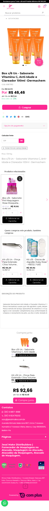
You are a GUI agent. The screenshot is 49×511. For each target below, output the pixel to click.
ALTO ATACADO (13, 18)
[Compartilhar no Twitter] (11, 117)
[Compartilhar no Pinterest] (18, 117)
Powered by (14, 495)
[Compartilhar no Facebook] (7, 117)
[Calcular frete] (21, 141)
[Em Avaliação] (41, 465)
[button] (39, 6)
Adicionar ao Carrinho (13, 219)
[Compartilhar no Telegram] (15, 117)
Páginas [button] (6, 436)
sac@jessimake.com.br (13, 419)
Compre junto (26, 400)
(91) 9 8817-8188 (12, 411)
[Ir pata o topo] (25, 486)
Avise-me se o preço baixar (16, 148)
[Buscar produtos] (43, 13)
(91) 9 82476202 (12, 415)
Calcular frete (7, 135)
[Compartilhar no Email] (22, 117)
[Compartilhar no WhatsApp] (3, 117)
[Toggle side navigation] (4, 6)
